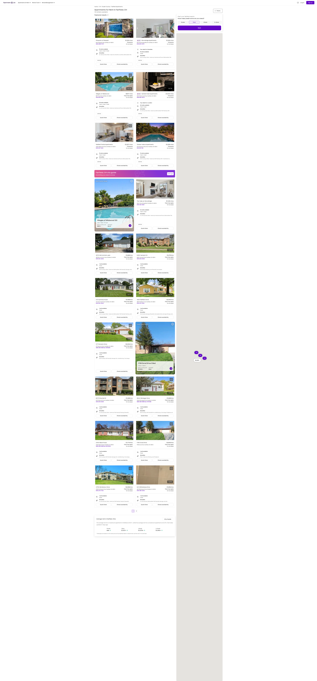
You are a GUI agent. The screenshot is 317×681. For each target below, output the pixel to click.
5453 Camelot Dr (142, 255)
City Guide (167, 519)
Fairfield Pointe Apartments (104, 144)
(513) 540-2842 (100, 258)
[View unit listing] (130, 225)
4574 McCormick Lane (103, 255)
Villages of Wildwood (102, 94)
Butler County (106, 6)
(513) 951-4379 (140, 43)
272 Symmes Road (102, 299)
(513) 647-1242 (99, 148)
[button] (197, 360)
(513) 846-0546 (141, 258)
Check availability (122, 64)
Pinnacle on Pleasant (102, 40)
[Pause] (131, 181)
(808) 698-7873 (100, 43)
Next (199, 28)
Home (96, 6)
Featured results (100, 15)
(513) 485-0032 (141, 490)
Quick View (103, 64)
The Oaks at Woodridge (144, 201)
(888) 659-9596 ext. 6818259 (103, 347)
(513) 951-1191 (140, 148)
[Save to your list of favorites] (130, 21)
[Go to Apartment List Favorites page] (298, 3)
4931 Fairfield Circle (143, 299)
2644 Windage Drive (143, 398)
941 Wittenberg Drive (143, 487)
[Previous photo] (96, 28)
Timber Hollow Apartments (145, 144)
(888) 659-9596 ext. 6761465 (144, 401)
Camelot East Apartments (149, 94)
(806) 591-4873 (141, 97)
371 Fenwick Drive (101, 344)
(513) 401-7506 (140, 303)
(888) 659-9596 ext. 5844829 (103, 446)
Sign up (310, 2)
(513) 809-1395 (99, 97)
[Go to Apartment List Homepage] (9, 2)
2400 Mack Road (101, 442)
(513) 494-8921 (140, 204)
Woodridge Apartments (148, 40)
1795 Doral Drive (142, 442)
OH (100, 6)
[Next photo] (132, 28)
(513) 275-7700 (100, 490)
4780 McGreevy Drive (103, 487)
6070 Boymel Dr (101, 398)
